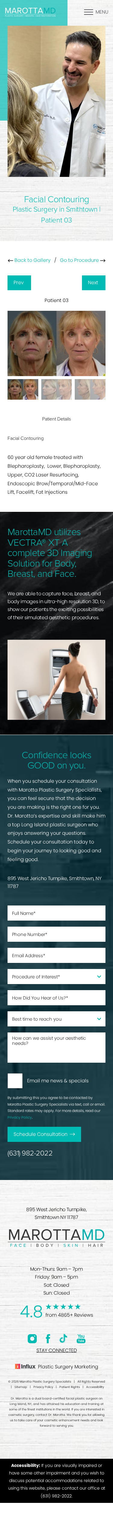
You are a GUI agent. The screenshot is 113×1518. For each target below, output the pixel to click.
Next (93, 282)
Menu (102, 11)
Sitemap (20, 1387)
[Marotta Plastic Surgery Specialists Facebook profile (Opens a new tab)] (48, 1338)
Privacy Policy (20, 1117)
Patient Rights (69, 1387)
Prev (19, 282)
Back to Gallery (32, 260)
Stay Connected (56, 1350)
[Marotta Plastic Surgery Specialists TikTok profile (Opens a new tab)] (63, 1338)
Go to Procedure (80, 260)
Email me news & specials (58, 1080)
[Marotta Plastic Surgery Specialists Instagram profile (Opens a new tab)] (32, 1338)
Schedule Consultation (40, 1134)
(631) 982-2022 (30, 1153)
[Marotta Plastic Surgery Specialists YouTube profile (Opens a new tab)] (81, 1338)
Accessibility (95, 1387)
